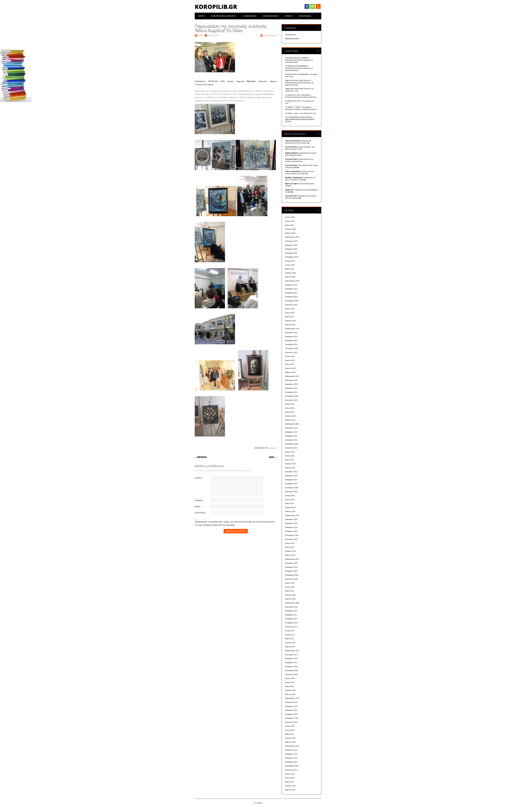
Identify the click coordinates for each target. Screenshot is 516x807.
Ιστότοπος (200, 512)
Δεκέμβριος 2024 (291, 289)
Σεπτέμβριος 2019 (291, 535)
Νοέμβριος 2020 (291, 480)
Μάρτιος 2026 (290, 233)
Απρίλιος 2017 (290, 643)
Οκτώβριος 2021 (291, 440)
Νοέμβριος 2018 (291, 571)
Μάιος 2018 (289, 591)
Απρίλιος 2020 (290, 507)
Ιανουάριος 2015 (291, 750)
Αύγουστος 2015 (291, 722)
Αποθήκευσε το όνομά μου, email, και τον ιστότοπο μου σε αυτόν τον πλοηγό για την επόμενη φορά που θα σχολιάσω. (235, 523)
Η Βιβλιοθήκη (249, 16)
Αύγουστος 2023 (291, 352)
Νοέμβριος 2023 (291, 341)
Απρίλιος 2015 (290, 738)
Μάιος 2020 (289, 503)
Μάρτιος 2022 (290, 420)
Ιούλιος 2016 (290, 678)
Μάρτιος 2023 (290, 372)
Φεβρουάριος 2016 (292, 698)
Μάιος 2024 (289, 317)
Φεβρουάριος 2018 (292, 603)
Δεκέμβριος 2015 (291, 706)
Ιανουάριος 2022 (291, 428)
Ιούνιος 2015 (290, 730)
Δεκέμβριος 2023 (291, 336)
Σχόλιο (199, 478)
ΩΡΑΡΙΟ (288, 16)
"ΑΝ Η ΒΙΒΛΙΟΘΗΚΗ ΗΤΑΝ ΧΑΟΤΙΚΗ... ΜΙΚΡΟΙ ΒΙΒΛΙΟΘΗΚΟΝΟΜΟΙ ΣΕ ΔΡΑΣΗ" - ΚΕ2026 (300, 119)
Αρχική (201, 16)
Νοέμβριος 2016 (291, 663)
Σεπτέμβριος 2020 (291, 488)
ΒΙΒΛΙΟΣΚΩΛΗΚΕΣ (271, 16)
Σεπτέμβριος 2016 (291, 670)
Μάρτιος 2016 (290, 694)
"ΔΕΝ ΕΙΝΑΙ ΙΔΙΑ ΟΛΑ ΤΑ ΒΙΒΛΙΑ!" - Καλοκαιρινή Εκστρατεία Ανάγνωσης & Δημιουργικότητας (299, 60)
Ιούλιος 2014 (290, 774)
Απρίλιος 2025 (290, 273)
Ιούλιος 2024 (290, 309)
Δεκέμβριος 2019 (291, 523)
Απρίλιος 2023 (290, 368)
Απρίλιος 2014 (290, 786)
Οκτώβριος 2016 (291, 667)
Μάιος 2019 (289, 547)
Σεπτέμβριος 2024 (291, 301)
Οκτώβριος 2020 (291, 484)
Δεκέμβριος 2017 (291, 611)
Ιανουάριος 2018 (291, 607)
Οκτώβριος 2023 (291, 344)
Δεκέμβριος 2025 (291, 245)
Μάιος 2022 (289, 412)
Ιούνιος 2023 (290, 360)
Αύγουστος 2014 (291, 770)
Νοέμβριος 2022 (291, 388)
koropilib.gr (216, 7)
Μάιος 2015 (289, 734)
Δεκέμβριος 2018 (291, 567)
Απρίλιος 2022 (290, 416)
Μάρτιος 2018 (290, 599)
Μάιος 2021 (289, 460)
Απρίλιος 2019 (290, 551)
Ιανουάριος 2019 (291, 563)
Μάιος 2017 (289, 639)
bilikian (201, 35)
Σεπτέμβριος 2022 (291, 396)
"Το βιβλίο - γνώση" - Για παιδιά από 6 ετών (300, 113)
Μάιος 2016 (289, 686)
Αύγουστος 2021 (291, 448)
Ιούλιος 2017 (290, 631)
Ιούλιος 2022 (290, 404)
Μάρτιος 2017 (290, 647)
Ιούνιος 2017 (290, 635)
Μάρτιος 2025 (290, 277)
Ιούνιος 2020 (290, 500)
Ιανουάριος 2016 (291, 702)
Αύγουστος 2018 (291, 579)
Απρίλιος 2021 (290, 464)
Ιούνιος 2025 (290, 265)
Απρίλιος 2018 (290, 595)
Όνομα (199, 500)
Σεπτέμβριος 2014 (291, 766)
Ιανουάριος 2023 (291, 380)
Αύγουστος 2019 (291, 539)
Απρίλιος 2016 (290, 690)
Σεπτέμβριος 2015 (291, 718)
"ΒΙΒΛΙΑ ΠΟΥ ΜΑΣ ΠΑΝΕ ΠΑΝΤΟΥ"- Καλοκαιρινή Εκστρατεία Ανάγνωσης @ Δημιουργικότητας (299, 83)
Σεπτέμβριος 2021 (291, 444)
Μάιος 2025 (289, 269)
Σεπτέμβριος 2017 (291, 623)
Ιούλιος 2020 (290, 496)
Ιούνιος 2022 (290, 408)
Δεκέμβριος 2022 (291, 384)
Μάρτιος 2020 (290, 511)
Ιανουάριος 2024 (291, 333)
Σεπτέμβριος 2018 (291, 575)
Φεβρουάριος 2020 (292, 515)
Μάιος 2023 (289, 364)
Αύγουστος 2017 (291, 627)
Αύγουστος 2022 (291, 400)
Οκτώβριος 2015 (291, 714)
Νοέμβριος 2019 (291, 527)
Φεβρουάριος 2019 (292, 559)
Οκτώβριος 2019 (291, 531)
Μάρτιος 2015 (290, 742)
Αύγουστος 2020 (291, 492)
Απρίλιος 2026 (290, 229)
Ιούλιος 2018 (290, 583)
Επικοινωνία (305, 16)
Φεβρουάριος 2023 (292, 376)
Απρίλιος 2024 (290, 321)
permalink (272, 448)
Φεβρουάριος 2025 (292, 281)
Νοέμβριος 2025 (291, 249)
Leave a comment (270, 35)
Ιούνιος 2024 (290, 313)
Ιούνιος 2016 (290, 682)
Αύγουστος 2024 (291, 305)
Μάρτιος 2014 (290, 790)
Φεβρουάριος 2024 (292, 329)
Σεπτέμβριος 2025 (291, 257)
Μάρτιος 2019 (290, 555)
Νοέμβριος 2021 (291, 436)
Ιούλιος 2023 (290, 356)
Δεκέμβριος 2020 (291, 476)
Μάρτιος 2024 (290, 325)
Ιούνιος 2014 (290, 778)
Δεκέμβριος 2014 (291, 754)
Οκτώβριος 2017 (291, 619)
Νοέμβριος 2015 (291, 710)
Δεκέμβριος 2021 (291, 432)
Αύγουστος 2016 (291, 674)
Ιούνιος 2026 (290, 221)
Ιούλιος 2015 (290, 726)
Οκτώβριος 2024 (291, 297)
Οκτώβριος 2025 (291, 253)
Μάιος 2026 (289, 225)
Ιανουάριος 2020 (291, 519)
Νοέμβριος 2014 (291, 758)
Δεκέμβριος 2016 (291, 658)
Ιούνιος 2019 (290, 543)
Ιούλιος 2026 (290, 217)
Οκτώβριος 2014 (291, 762)
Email (312, 6)
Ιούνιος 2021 (290, 456)
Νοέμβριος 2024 (291, 293)
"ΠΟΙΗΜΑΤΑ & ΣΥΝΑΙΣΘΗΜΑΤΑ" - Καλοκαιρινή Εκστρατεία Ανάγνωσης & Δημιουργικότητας (299, 68)
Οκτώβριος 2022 (291, 392)
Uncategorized (290, 35)
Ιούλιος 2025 (290, 261)
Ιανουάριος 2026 (291, 241)
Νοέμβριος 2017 (291, 615)
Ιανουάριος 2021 (291, 472)
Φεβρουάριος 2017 (292, 651)
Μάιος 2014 (289, 782)
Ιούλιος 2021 (290, 452)
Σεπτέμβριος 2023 (291, 348)
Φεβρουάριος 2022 (292, 424)
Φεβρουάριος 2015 (292, 746)
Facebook (306, 6)
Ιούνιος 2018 (290, 587)
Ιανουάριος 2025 (291, 285)
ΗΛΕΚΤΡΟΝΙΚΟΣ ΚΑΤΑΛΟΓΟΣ (223, 16)
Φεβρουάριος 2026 (292, 237)
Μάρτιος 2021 (290, 468)
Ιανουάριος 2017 (291, 655)
